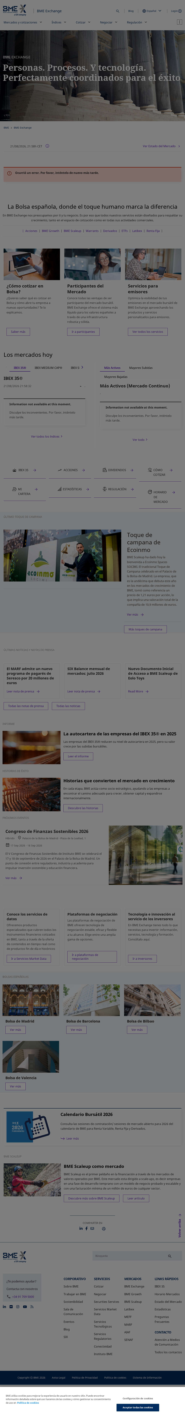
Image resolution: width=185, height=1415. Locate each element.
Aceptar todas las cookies (138, 1407)
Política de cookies (28, 1402)
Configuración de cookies (138, 1398)
